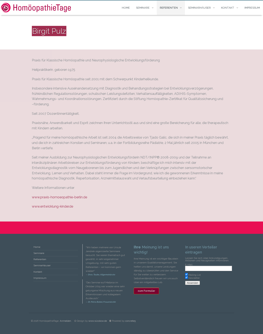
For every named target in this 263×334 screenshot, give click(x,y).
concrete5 (130, 320)
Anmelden (65, 320)
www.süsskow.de (97, 320)
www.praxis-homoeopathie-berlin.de (59, 197)
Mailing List (194, 275)
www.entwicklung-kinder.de (52, 206)
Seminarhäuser (199, 7)
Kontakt (227, 7)
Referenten (169, 7)
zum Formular (146, 290)
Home (126, 7)
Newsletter (194, 278)
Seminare (143, 7)
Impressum (252, 7)
